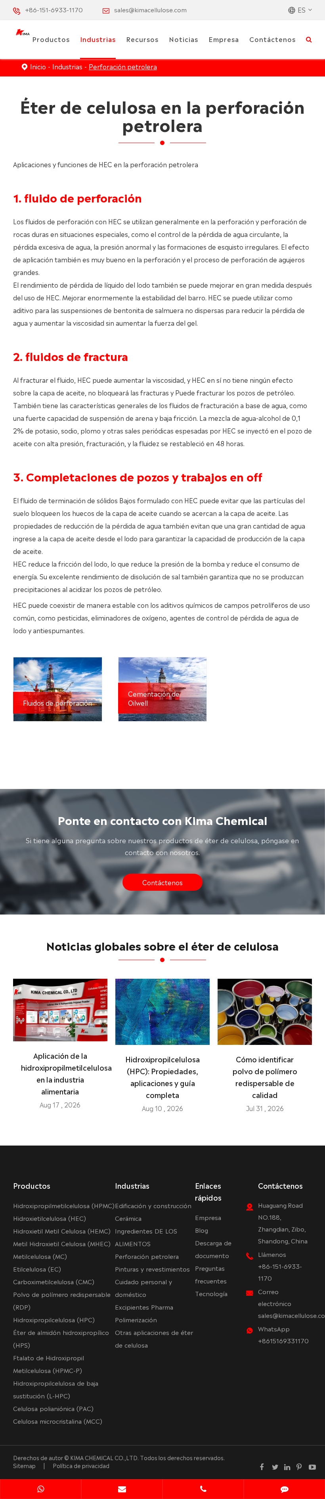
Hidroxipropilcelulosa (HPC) (54, 1319)
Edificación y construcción (153, 1205)
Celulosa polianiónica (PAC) (53, 1408)
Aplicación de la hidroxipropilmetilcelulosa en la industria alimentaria (60, 1073)
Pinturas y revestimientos (152, 1268)
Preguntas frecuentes (211, 1274)
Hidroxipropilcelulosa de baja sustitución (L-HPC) (55, 1389)
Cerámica (128, 1217)
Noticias (183, 39)
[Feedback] (284, 1490)
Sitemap (24, 1465)
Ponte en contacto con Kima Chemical (162, 819)
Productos (51, 39)
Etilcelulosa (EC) (37, 1268)
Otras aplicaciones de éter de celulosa (154, 1338)
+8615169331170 (283, 1340)
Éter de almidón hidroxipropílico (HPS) (61, 1338)
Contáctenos (272, 39)
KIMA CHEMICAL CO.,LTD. (104, 1457)
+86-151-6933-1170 (54, 9)
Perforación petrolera (123, 66)
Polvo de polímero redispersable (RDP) (62, 1300)
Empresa (223, 39)
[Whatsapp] (40, 1490)
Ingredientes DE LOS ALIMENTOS (146, 1237)
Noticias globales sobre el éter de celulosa (162, 945)
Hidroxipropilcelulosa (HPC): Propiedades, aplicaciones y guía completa (162, 1077)
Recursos (142, 39)
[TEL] (203, 1490)
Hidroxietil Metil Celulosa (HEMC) (62, 1230)
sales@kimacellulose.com (150, 9)
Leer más (60, 1032)
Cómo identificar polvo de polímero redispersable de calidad (265, 1077)
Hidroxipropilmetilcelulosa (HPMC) (64, 1205)
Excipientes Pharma (144, 1306)
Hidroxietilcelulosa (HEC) (49, 1217)
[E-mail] (122, 1490)
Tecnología (211, 1293)
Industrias (98, 39)
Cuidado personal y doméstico (143, 1287)
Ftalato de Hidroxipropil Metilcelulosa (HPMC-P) (48, 1364)
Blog (201, 1229)
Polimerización (136, 1319)
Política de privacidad (81, 1465)
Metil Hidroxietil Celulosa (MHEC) (62, 1243)
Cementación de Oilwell (154, 698)
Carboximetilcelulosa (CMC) (53, 1281)
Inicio (38, 66)
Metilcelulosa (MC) (40, 1255)
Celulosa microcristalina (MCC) (57, 1420)
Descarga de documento (213, 1249)
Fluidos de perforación (57, 702)
